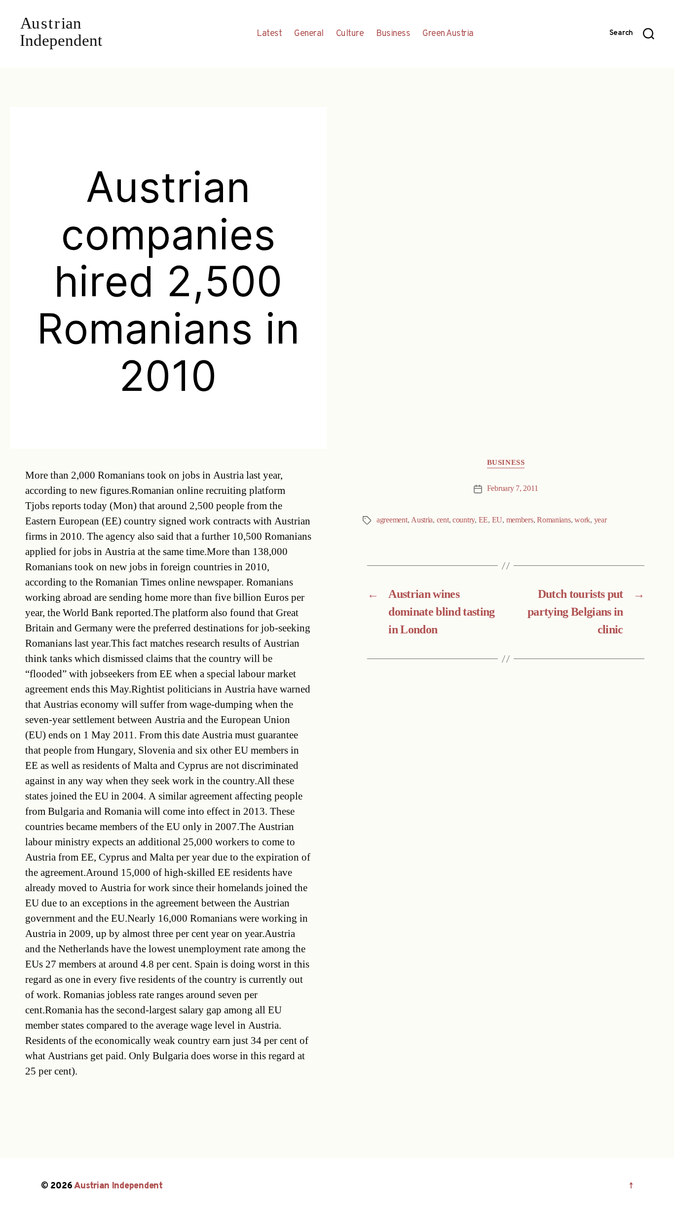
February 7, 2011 (512, 488)
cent (443, 520)
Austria (422, 520)
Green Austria (448, 34)
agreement (392, 520)
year (600, 520)
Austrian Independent (118, 1186)
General (309, 34)
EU (497, 520)
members (519, 520)
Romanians (554, 520)
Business (393, 34)
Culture (350, 34)
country (463, 520)
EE (483, 520)
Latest (269, 34)
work (582, 520)
